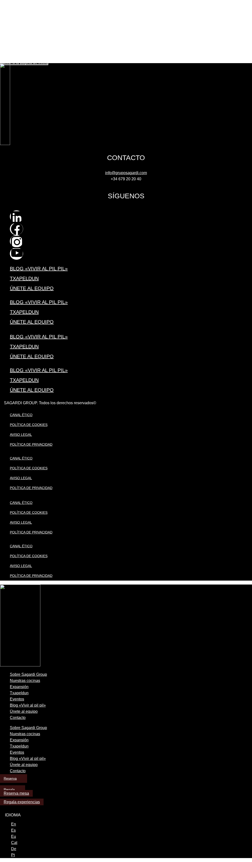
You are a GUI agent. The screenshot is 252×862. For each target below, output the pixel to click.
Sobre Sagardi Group (28, 674)
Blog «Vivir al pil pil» (39, 268)
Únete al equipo (32, 288)
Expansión (19, 687)
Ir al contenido (11, 2)
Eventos (17, 699)
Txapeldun (24, 278)
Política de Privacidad (31, 444)
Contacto (18, 717)
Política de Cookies (28, 425)
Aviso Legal (21, 435)
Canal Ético (21, 415)
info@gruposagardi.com (126, 173)
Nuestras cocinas (25, 681)
